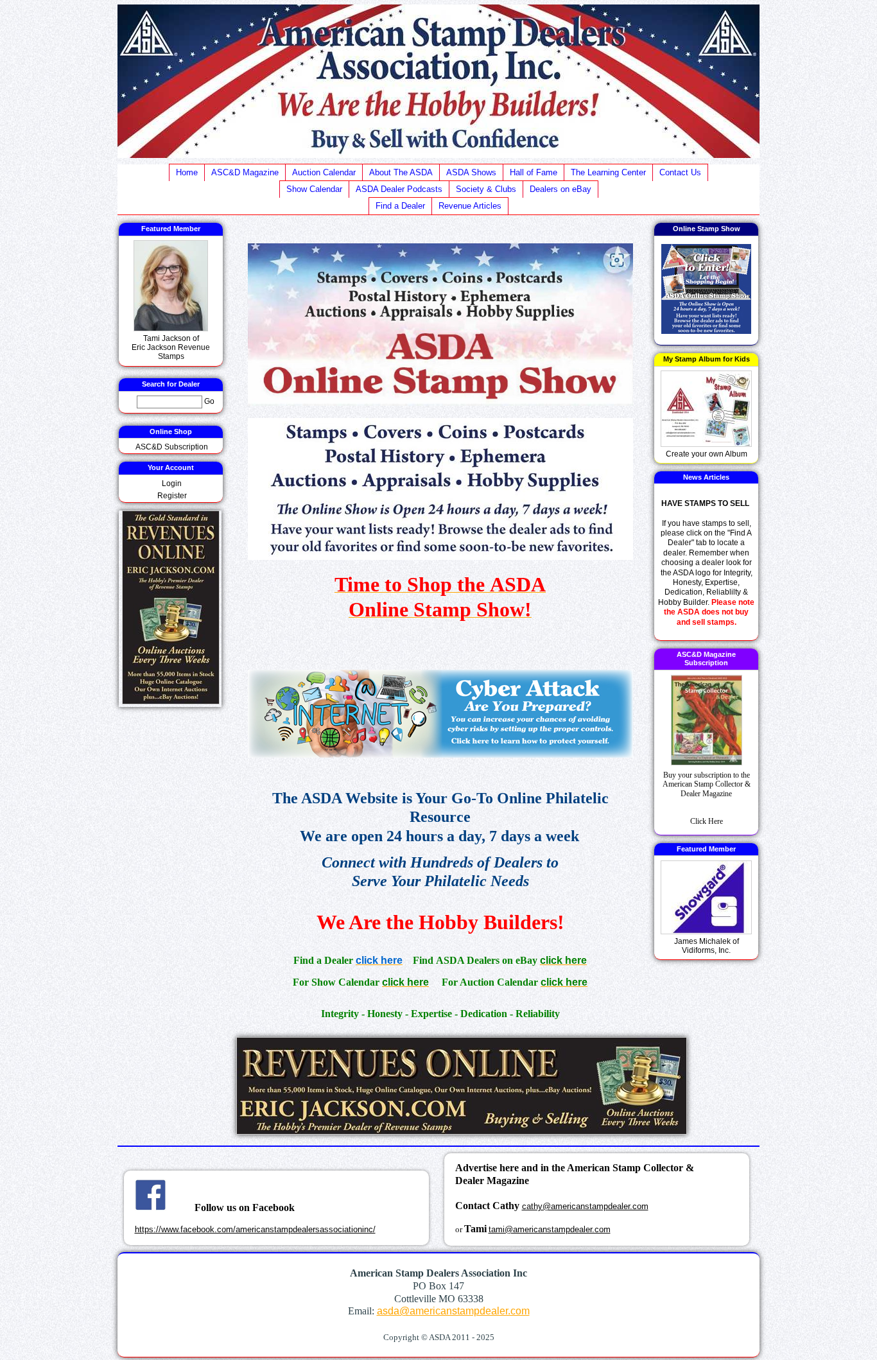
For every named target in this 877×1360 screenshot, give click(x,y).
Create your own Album (706, 453)
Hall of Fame (533, 172)
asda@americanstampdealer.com (453, 1310)
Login (172, 483)
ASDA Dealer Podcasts (399, 189)
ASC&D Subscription (171, 447)
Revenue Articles (469, 206)
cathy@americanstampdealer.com (585, 1206)
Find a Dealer (400, 206)
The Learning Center (608, 172)
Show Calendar (314, 189)
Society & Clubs (486, 189)
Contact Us (680, 172)
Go (209, 401)
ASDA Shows (471, 172)
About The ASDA (401, 172)
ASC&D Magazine (245, 172)
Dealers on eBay (560, 189)
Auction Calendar (324, 172)
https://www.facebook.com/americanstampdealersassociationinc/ (255, 1229)
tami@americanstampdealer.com (550, 1229)
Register (172, 496)
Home (187, 172)
